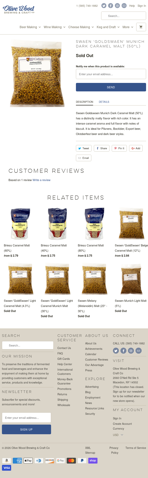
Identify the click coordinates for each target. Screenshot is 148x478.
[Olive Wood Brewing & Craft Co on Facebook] (110, 5)
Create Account (122, 424)
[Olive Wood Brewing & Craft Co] (18, 10)
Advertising (92, 387)
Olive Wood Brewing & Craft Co (31, 448)
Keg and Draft (106, 27)
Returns (62, 394)
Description (84, 102)
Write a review (41, 180)
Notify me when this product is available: (100, 66)
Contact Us (64, 348)
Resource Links (94, 408)
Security (90, 414)
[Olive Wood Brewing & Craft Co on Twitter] (103, 5)
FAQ (60, 353)
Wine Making (53, 27)
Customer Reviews (96, 359)
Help (132, 6)
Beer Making (29, 27)
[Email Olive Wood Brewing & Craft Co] (124, 5)
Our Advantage (94, 365)
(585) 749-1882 (135, 343)
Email (85, 158)
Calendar (90, 354)
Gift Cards (63, 359)
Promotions (64, 389)
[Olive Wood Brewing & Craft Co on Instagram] (117, 5)
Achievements (93, 349)
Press (88, 370)
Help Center (64, 364)
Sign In (142, 6)
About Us (90, 343)
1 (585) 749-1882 (87, 6)
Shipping (62, 399)
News (88, 403)
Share (103, 148)
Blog (88, 392)
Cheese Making (79, 27)
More (126, 27)
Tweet (85, 148)
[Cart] (141, 27)
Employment (92, 397)
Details (104, 102)
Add (138, 148)
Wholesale (63, 405)
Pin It (121, 148)
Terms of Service (135, 448)
